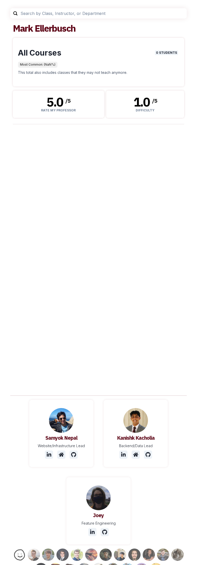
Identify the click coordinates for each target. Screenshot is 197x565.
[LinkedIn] (49, 455)
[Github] (74, 455)
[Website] (61, 455)
